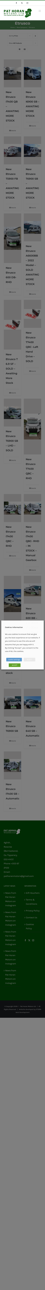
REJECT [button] (29, 660)
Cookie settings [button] (14, 660)
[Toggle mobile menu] (40, 11)
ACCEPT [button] (14, 665)
